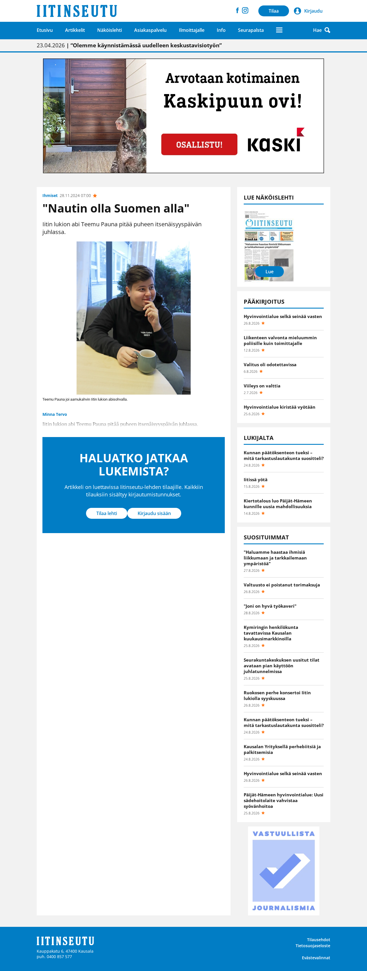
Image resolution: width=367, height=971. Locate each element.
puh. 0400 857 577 (54, 956)
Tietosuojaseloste (313, 945)
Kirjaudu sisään (154, 513)
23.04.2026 (129, 45)
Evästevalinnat (316, 957)
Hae (317, 30)
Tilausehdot (318, 939)
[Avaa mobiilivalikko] (279, 30)
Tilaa (274, 11)
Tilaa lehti (106, 513)
